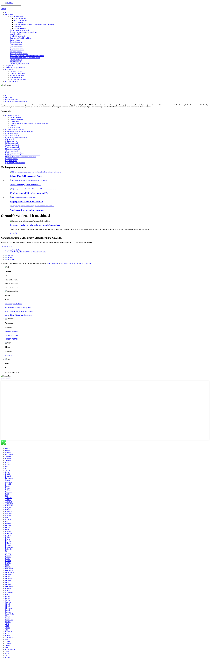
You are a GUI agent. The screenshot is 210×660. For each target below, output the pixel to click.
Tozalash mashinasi (16, 46)
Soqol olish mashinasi (17, 36)
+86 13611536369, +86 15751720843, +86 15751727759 (25, 252)
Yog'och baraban (20, 18)
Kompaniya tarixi (16, 77)
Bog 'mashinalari (15, 62)
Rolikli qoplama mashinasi (19, 54)
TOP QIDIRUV (85, 263)
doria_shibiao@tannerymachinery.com (18, 315)
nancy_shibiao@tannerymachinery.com (18, 311)
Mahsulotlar (9, 14)
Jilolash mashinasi (16, 52)
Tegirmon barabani (20, 20)
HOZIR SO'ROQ (7, 246)
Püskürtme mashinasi (17, 50)
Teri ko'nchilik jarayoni (18, 79)
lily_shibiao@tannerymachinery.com (18, 307)
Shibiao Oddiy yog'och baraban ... (25, 185)
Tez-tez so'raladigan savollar (15, 67)
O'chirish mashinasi (16, 48)
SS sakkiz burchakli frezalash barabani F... (29, 193)
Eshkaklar (17, 26)
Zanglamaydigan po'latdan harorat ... (27, 210)
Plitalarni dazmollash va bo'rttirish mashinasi (25, 58)
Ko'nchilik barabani (16, 16)
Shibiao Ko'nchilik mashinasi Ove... (26, 176)
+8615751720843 (11, 335)
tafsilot (16, 233)
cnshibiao (8, 355)
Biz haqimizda (10, 69)
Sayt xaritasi (64, 263)
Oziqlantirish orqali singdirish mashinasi (23, 32)
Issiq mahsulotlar (53, 263)
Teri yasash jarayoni (16, 71)
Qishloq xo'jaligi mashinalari (19, 64)
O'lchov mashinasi (16, 60)
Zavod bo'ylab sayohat (17, 73)
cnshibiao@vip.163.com (13, 250)
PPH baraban (18, 22)
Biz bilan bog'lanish (12, 81)
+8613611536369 (11, 332)
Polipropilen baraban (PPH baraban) (26, 201)
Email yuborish (6, 378)
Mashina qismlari (20, 28)
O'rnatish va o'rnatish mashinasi (20, 38)
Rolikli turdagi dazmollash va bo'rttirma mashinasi (27, 56)
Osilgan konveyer (16, 42)
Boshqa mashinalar (11, 99)
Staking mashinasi (16, 44)
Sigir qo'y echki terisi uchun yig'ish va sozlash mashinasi (35, 225)
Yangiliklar (9, 66)
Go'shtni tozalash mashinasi (19, 30)
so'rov (12, 233)
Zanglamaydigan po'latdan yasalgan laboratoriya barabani (34, 24)
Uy (6, 12)
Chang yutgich (15, 40)
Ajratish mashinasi (16, 34)
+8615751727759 (11, 339)
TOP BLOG (74, 263)
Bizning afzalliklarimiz (17, 75)
